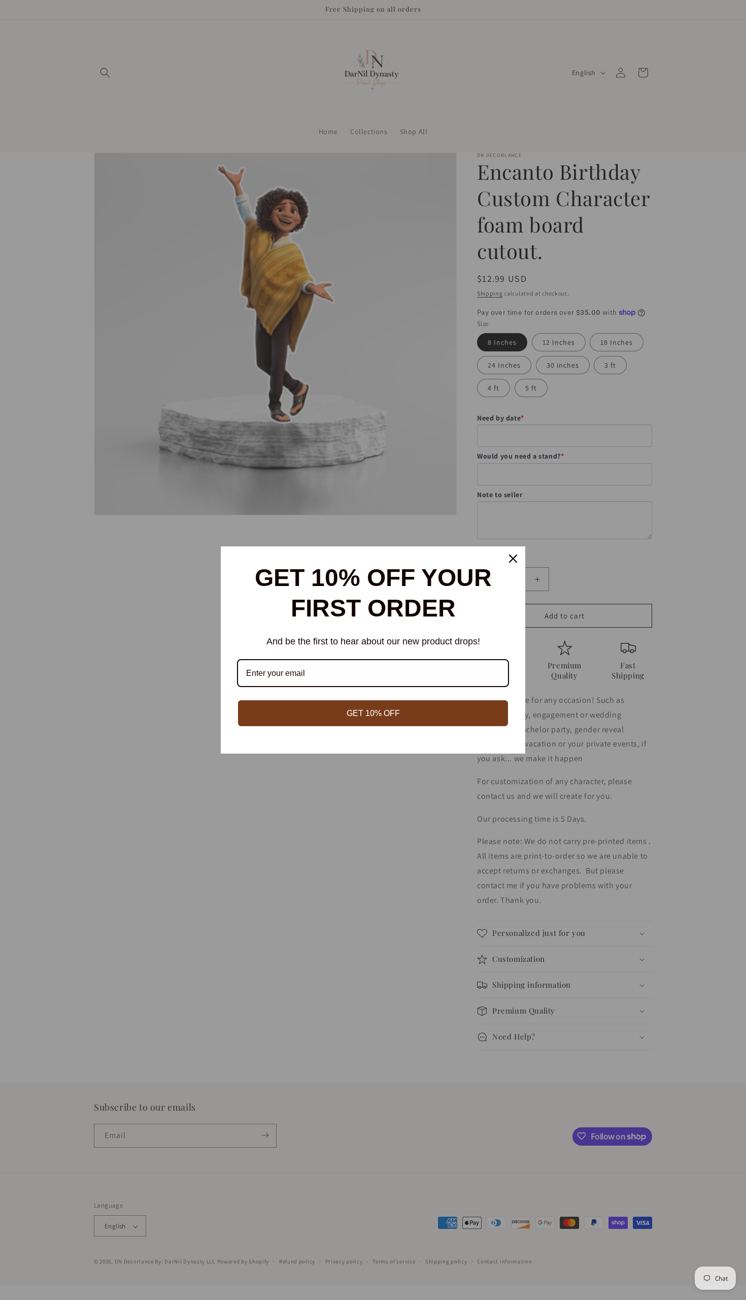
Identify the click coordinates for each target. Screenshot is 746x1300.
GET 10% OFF (373, 713)
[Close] (513, 558)
